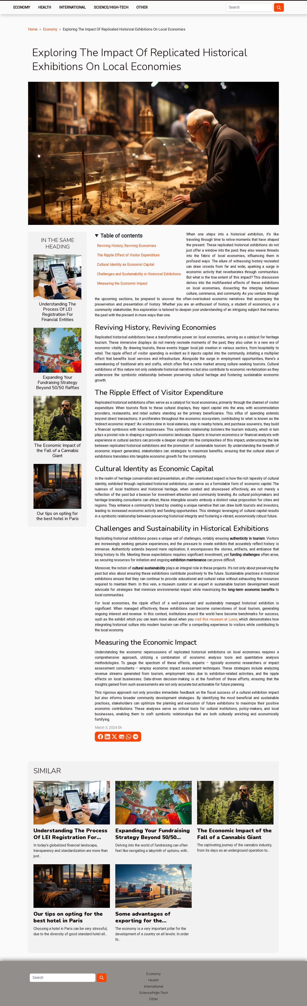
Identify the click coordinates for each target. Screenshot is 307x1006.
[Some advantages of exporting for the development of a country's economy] (153, 886)
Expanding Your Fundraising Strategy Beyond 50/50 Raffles (57, 382)
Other (142, 7)
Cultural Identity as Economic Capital (125, 264)
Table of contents (121, 236)
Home (33, 29)
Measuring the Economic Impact (122, 283)
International (72, 7)
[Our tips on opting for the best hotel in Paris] (57, 486)
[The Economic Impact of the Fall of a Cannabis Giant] (57, 418)
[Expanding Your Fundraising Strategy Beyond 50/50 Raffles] (57, 350)
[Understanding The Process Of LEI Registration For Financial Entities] (57, 277)
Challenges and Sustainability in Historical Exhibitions (139, 274)
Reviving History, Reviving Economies (126, 246)
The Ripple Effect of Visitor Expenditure (128, 255)
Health (44, 7)
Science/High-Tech (111, 7)
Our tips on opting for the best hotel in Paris (57, 516)
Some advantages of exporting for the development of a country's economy (152, 924)
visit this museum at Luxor (216, 619)
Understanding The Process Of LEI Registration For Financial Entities (57, 312)
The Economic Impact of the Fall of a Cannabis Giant (57, 451)
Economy (21, 7)
